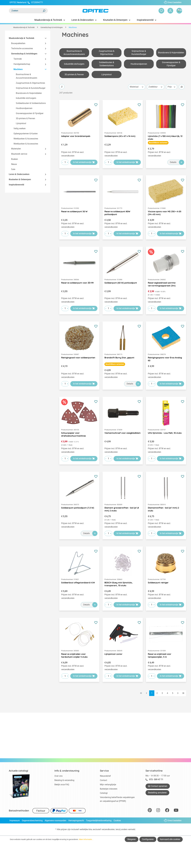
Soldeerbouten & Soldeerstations (31, 103)
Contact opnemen (159, 786)
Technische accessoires (22, 48)
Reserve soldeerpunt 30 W (74, 211)
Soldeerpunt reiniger (158, 582)
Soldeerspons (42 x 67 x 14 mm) (119, 136)
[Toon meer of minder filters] (182, 86)
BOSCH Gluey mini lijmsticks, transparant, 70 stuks (118, 584)
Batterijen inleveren (108, 789)
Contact (103, 780)
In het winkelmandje (82, 162)
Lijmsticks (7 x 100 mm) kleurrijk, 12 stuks (165, 137)
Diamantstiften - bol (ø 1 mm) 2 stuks (163, 509)
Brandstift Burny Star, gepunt (119, 357)
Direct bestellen (174, 2)
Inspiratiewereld (16, 184)
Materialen (16, 149)
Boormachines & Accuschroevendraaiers (26, 76)
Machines (18, 69)
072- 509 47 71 (156, 779)
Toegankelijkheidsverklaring (98, 820)
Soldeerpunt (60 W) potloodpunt (120, 282)
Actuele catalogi (18, 770)
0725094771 (37, 2)
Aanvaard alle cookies (170, 839)
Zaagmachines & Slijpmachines (30, 83)
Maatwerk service (19, 154)
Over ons (58, 776)
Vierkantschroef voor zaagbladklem (122, 433)
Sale (13, 169)
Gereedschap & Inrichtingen (24, 54)
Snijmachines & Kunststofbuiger (30, 88)
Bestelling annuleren (157, 792)
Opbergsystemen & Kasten (26, 133)
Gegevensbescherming (32, 820)
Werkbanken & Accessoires (26, 138)
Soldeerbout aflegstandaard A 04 (78, 582)
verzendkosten (108, 829)
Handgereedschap (22, 64)
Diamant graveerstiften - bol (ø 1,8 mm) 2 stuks (121, 509)
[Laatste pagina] (183, 693)
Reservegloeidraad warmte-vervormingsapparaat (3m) (162, 284)
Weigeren (131, 839)
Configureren (148, 839)
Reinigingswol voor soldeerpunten (78, 357)
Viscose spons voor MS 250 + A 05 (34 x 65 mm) (164, 213)
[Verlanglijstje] (161, 11)
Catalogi (104, 793)
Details (173, 162)
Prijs (170, 87)
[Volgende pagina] (178, 693)
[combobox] (25, 10)
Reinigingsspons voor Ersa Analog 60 (165, 359)
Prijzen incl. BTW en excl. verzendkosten (72, 154)
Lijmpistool (21, 123)
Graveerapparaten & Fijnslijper (29, 113)
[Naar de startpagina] (95, 11)
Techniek (18, 59)
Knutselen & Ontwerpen (20, 179)
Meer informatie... (86, 839)
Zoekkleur (153, 87)
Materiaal (134, 87)
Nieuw (14, 164)
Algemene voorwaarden (55, 820)
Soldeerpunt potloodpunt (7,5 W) (77, 507)
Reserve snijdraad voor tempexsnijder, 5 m (159, 655)
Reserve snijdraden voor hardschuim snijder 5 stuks (74, 655)
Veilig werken (20, 128)
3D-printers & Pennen (25, 118)
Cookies (117, 820)
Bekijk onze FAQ (61, 784)
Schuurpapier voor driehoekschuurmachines (73, 434)
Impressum (14, 820)
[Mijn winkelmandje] (179, 11)
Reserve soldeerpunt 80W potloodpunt (117, 213)
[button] (44, 38)
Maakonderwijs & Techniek (21, 38)
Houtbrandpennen (24, 108)
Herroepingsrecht (76, 820)
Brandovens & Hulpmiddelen (29, 93)
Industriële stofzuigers (26, 98)
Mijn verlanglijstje (108, 784)
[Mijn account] (170, 11)
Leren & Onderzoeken (19, 174)
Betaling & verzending (64, 780)
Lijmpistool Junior (113, 654)
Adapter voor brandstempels (75, 136)
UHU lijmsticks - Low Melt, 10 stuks (165, 433)
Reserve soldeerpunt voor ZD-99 (77, 282)
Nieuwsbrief (105, 776)
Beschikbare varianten (158, 143)
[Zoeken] (44, 10)
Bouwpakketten (18, 43)
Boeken (14, 159)
